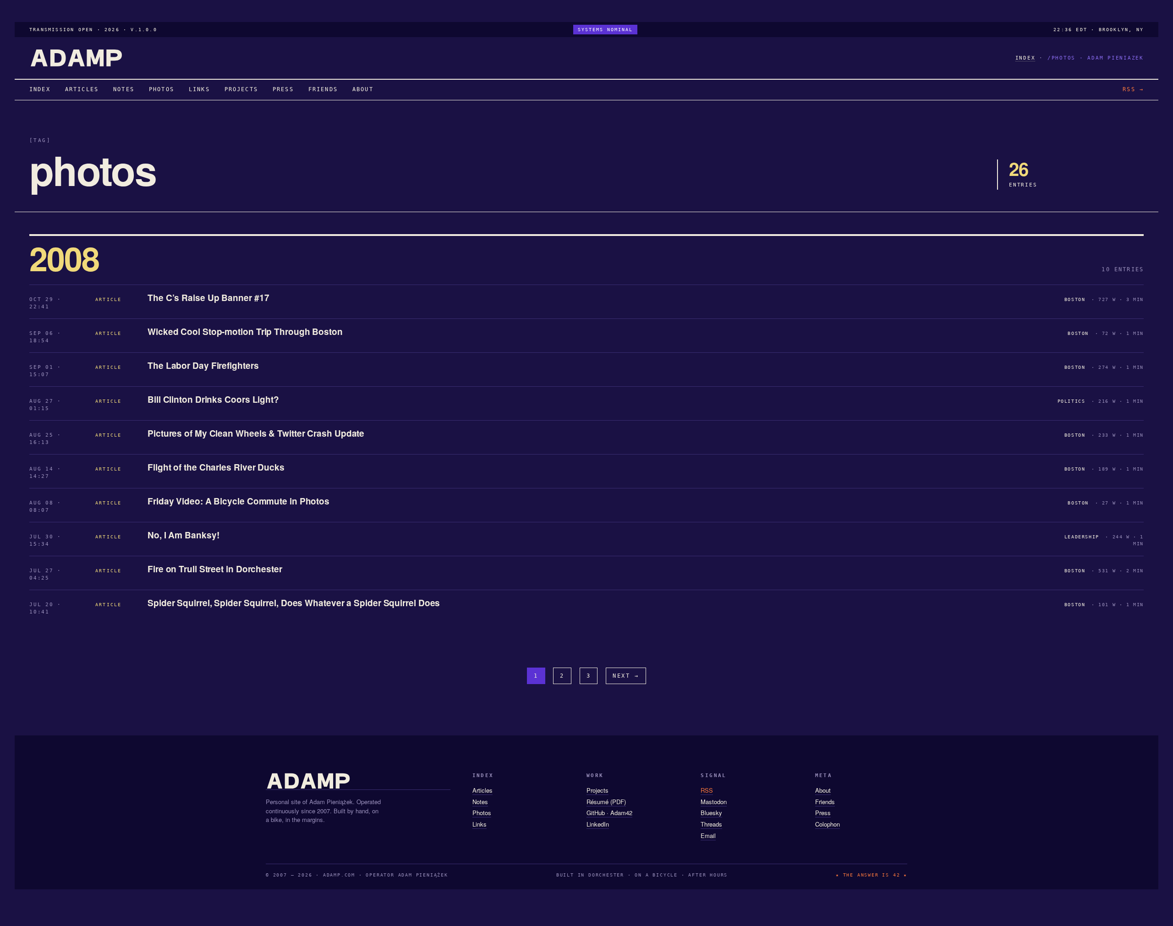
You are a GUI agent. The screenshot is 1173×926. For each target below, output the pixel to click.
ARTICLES (82, 89)
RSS (707, 790)
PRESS (283, 89)
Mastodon (714, 801)
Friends (825, 801)
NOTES (123, 89)
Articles (482, 790)
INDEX (1025, 58)
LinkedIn (597, 824)
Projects (597, 790)
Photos (481, 812)
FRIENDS (323, 89)
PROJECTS (241, 89)
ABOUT (362, 89)
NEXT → (626, 676)
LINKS (199, 89)
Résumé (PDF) (606, 801)
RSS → (1133, 89)
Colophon (827, 824)
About (823, 790)
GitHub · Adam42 (609, 812)
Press (823, 812)
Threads (711, 824)
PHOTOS (161, 89)
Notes (480, 801)
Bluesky (711, 812)
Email (708, 835)
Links (479, 824)
